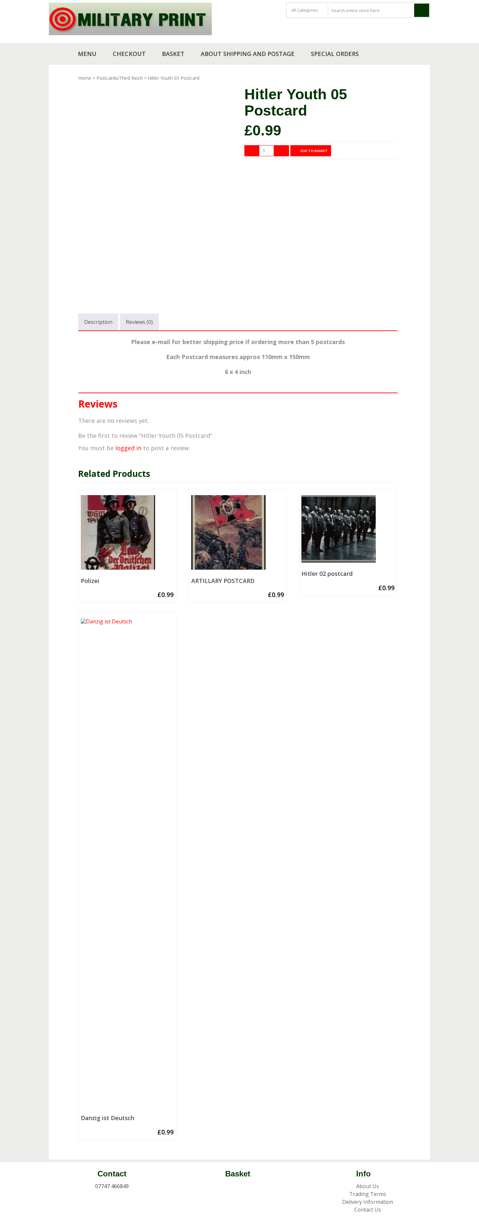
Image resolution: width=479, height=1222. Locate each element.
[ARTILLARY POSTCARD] (237, 535)
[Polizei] (127, 535)
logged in (128, 448)
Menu (87, 54)
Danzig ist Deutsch (107, 1118)
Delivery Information (367, 1201)
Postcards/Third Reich (119, 78)
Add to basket (314, 151)
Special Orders (335, 54)
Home (84, 78)
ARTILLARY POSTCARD (222, 581)
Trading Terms (367, 1194)
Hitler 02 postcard (327, 573)
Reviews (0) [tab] (139, 322)
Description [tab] (98, 322)
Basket (173, 54)
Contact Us (367, 1209)
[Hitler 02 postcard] (347, 531)
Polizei (90, 581)
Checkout (129, 54)
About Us (367, 1186)
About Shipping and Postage (248, 54)
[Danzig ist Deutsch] (127, 865)
